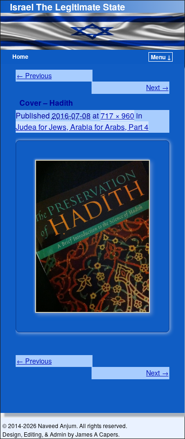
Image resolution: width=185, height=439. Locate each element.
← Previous (34, 75)
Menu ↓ (161, 57)
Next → (157, 87)
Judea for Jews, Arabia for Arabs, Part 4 (82, 126)
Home (20, 56)
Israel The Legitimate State (67, 6)
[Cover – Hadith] (92, 236)
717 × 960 (117, 115)
